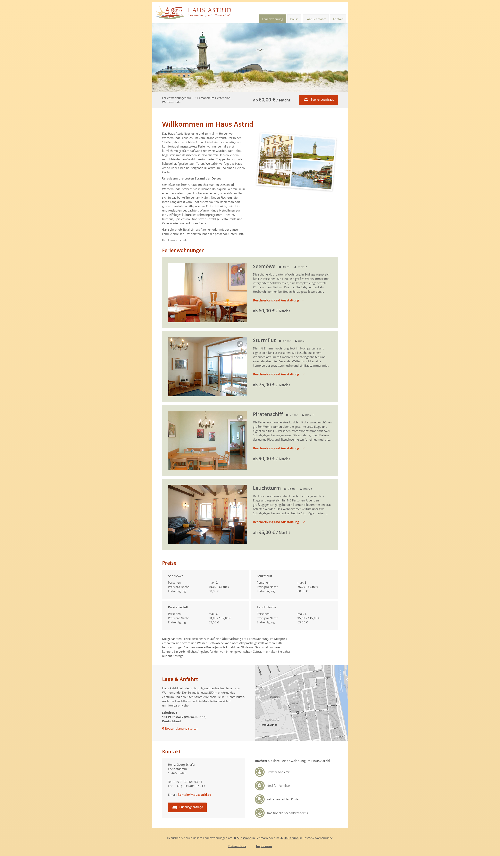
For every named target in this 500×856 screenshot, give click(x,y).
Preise (294, 19)
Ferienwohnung (272, 19)
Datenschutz (237, 846)
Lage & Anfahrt (316, 19)
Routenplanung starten (181, 728)
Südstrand (244, 838)
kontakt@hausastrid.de (194, 794)
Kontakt (338, 19)
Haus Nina (291, 838)
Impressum (264, 846)
